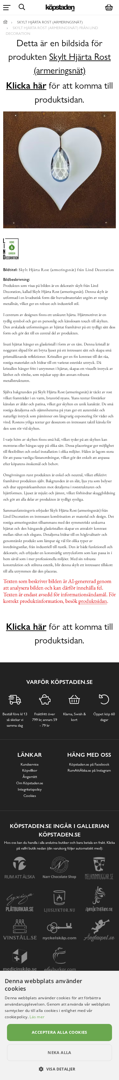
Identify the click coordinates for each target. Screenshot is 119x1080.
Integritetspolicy (30, 789)
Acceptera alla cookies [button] (59, 1032)
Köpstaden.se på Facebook (89, 764)
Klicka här (26, 85)
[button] (59, 1069)
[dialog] (59, 1025)
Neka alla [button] (59, 1052)
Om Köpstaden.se (29, 783)
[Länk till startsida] (5, 22)
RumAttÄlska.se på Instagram (89, 770)
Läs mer (37, 1017)
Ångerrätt (30, 776)
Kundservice (30, 764)
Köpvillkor (29, 770)
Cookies (29, 795)
